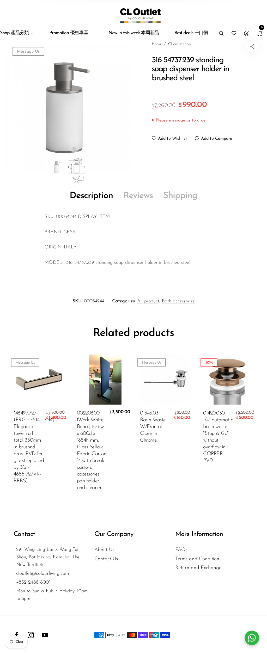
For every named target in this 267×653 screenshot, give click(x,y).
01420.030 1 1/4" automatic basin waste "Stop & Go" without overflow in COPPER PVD (218, 437)
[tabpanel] (67, 107)
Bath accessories (178, 301)
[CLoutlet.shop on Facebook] (17, 635)
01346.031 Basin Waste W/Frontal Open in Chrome (153, 427)
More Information (199, 534)
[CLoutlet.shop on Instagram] (31, 635)
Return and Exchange (198, 567)
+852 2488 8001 (33, 582)
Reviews (138, 195)
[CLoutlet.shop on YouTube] (45, 635)
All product (148, 301)
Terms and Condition (197, 559)
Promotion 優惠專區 (68, 33)
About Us (104, 549)
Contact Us (106, 559)
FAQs (181, 549)
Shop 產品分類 (14, 33)
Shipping (180, 195)
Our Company (113, 534)
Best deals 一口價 (191, 33)
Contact (24, 534)
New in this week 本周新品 (133, 33)
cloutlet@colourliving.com (42, 573)
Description (91, 195)
